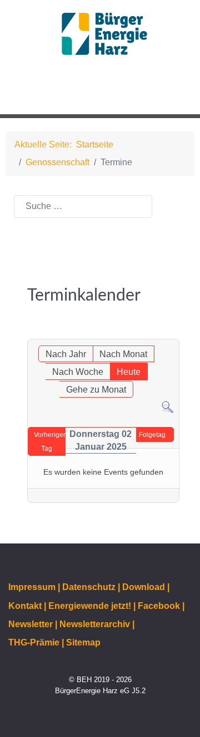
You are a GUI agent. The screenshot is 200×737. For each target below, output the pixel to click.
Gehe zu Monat (96, 389)
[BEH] (100, 34)
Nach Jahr (66, 354)
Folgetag (152, 435)
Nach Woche (77, 372)
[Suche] (167, 406)
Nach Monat (123, 354)
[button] (166, 93)
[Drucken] (173, 333)
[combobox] (83, 206)
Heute (129, 372)
